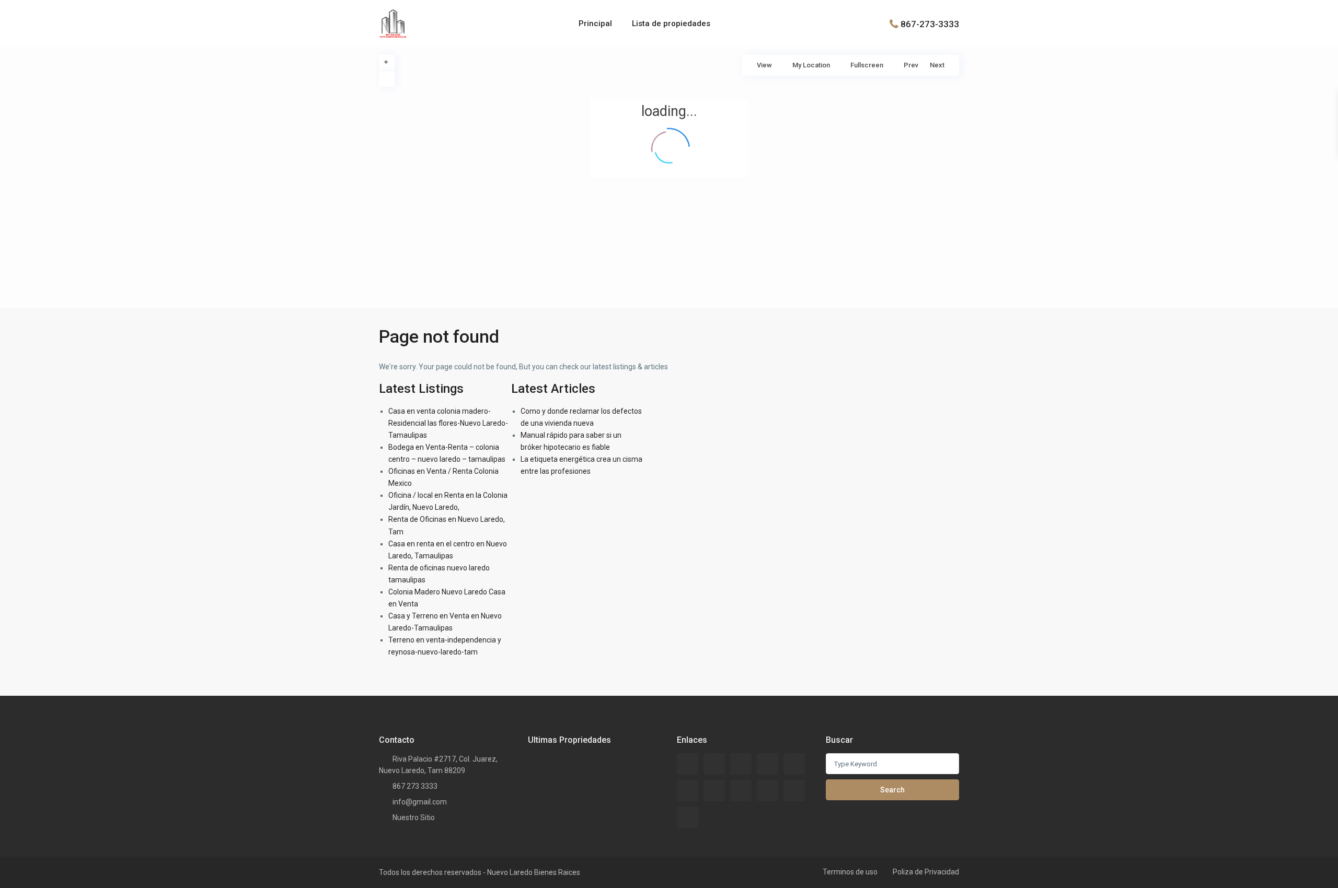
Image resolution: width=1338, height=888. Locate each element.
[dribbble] (794, 764)
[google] (687, 790)
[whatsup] (714, 764)
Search (892, 790)
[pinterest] (767, 790)
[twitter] (767, 764)
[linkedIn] (714, 790)
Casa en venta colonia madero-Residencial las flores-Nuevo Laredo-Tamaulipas (448, 423)
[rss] (741, 764)
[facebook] (687, 764)
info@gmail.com (420, 802)
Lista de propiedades (671, 23)
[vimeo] (687, 817)
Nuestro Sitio (414, 817)
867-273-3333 (930, 23)
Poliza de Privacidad (926, 872)
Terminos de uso (850, 872)
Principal (595, 23)
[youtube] (794, 790)
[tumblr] (741, 790)
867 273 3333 (415, 786)
